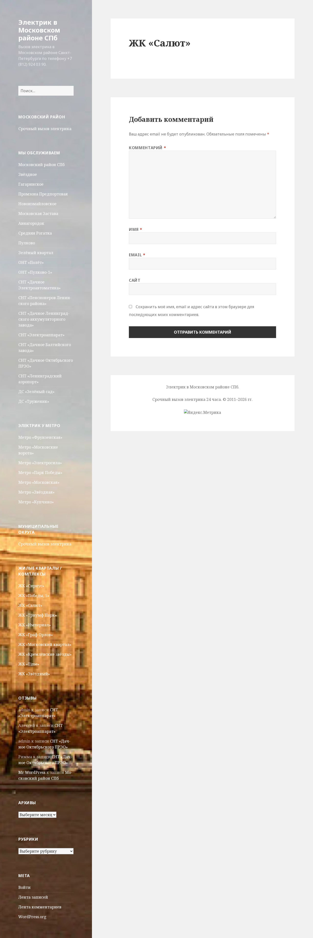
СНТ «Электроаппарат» (41, 335)
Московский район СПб (41, 164)
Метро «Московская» (38, 482)
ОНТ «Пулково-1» (35, 272)
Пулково (26, 243)
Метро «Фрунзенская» (40, 437)
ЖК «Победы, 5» (33, 595)
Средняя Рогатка (35, 233)
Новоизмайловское (37, 203)
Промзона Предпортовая (43, 194)
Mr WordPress (31, 772)
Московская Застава (38, 213)
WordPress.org (32, 916)
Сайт (135, 280)
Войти (24, 887)
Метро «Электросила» (40, 462)
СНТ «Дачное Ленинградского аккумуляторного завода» (43, 319)
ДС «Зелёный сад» (36, 391)
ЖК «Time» (28, 664)
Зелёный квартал (35, 252)
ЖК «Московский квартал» (44, 644)
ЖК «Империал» (34, 625)
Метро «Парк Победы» (40, 472)
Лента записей (33, 897)
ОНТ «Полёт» (31, 262)
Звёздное (27, 174)
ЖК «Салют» (30, 605)
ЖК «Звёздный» (34, 674)
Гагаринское (31, 184)
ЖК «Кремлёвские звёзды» (45, 654)
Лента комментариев (39, 907)
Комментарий (147, 147)
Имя (135, 229)
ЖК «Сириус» (31, 585)
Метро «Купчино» (36, 502)
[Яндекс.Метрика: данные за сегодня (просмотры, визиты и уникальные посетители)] (202, 412)
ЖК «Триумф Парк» (37, 615)
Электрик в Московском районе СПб (39, 30)
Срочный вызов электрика (44, 128)
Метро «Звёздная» (36, 492)
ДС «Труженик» (33, 401)
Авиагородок (31, 223)
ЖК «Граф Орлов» (35, 634)
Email (137, 255)
